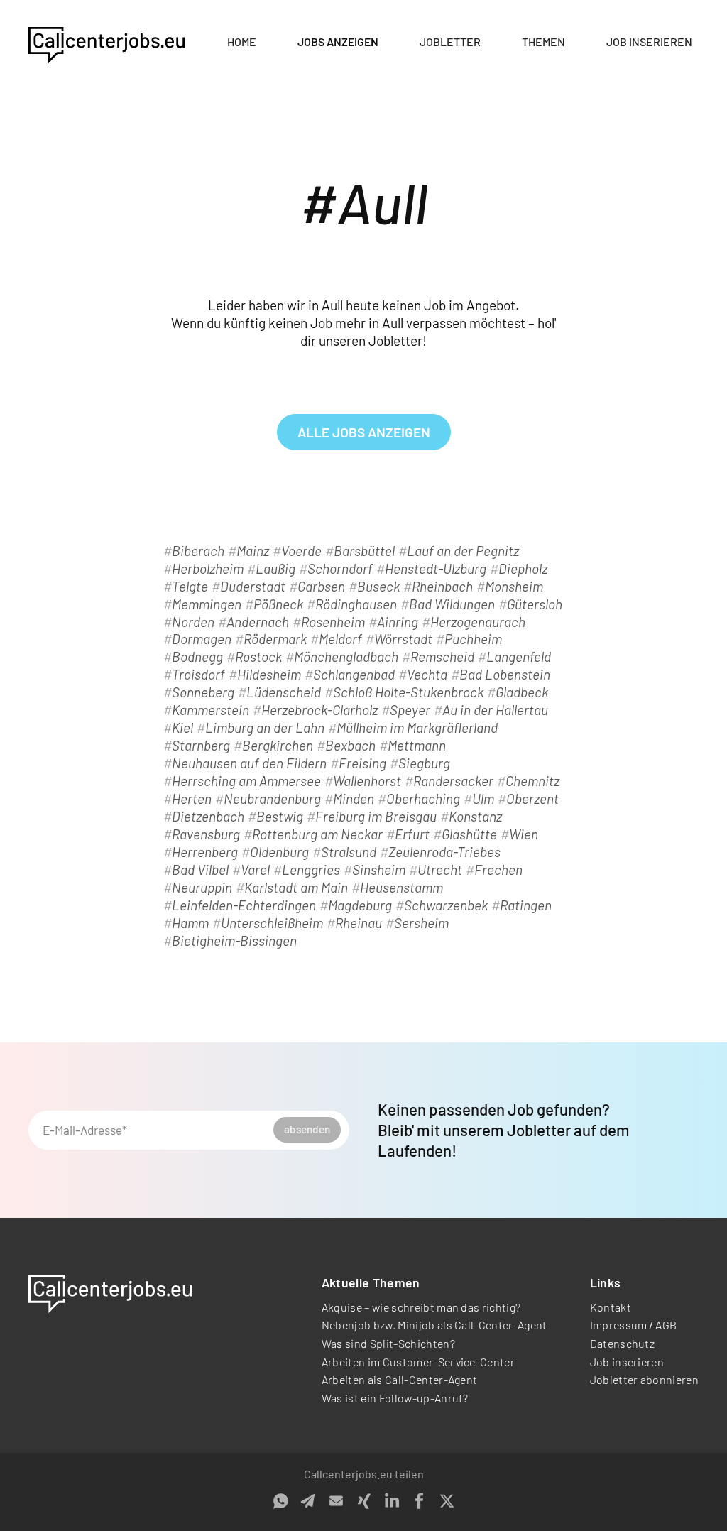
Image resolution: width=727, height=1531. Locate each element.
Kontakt (610, 1307)
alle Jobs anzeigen (363, 432)
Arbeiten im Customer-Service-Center (418, 1361)
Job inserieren (649, 41)
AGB (666, 1324)
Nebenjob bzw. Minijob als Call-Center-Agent (434, 1324)
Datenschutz (622, 1343)
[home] (106, 42)
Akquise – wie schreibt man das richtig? (421, 1307)
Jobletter (450, 41)
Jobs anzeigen (337, 41)
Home (241, 41)
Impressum (618, 1324)
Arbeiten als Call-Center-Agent (400, 1379)
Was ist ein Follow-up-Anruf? (395, 1398)
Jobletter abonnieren (644, 1379)
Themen (543, 41)
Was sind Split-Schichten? (388, 1343)
